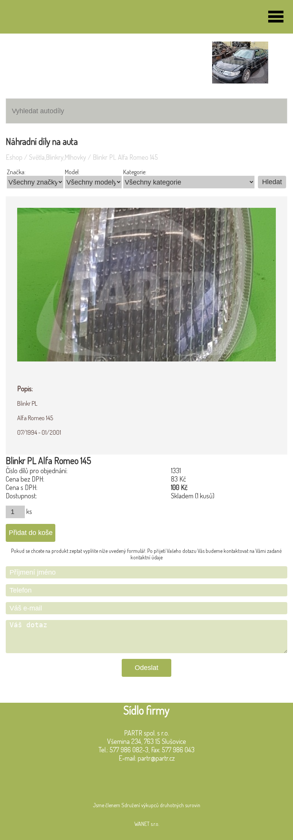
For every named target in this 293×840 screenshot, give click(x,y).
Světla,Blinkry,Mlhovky (57, 157)
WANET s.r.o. (146, 824)
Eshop (14, 157)
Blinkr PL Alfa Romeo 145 (125, 157)
